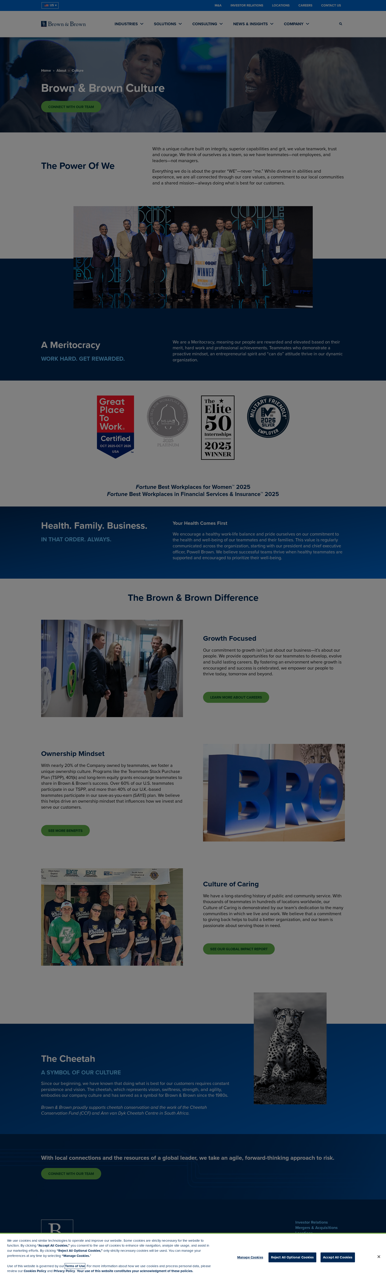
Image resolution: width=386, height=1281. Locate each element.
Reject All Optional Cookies (292, 1257)
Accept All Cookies (337, 1257)
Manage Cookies (250, 1257)
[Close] (379, 1257)
